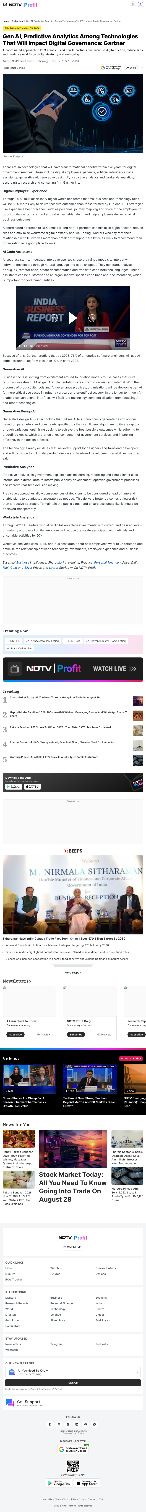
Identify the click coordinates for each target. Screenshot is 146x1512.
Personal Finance (106, 562)
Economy (102, 1297)
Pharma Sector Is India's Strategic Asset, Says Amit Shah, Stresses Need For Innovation (127, 1157)
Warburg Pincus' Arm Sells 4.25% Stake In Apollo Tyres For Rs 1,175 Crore (127, 1194)
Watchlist (56, 1268)
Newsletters (13, 1344)
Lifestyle (11, 1314)
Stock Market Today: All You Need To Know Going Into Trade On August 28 (73, 1187)
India (99, 1303)
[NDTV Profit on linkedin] (76, 1424)
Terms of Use (61, 1499)
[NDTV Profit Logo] (73, 1236)
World (9, 1309)
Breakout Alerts (106, 1268)
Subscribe (15, 1034)
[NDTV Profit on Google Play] (59, 1482)
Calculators (12, 1326)
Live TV (10, 1274)
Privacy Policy (77, 1499)
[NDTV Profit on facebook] (50, 1424)
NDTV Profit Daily (79, 1021)
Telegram (56, 1344)
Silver (28, 567)
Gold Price (12, 1320)
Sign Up (73, 1382)
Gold (13, 567)
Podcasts (102, 1344)
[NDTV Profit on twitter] (59, 1424)
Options (101, 1274)
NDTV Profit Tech (22, 60)
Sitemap (91, 1499)
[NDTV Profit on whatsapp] (94, 1424)
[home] (23, 3)
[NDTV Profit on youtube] (85, 1424)
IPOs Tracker (13, 1279)
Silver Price (57, 1320)
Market (62, 562)
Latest (53, 567)
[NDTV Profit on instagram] (68, 1424)
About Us (47, 1499)
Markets (10, 1297)
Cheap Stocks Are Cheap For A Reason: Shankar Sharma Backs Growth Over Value (24, 1102)
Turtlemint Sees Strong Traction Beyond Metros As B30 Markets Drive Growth (89, 1102)
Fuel (6, 567)
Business (22, 562)
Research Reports (16, 1303)
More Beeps (72, 972)
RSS (101, 1499)
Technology (42, 60)
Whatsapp (12, 1349)
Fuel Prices (103, 1320)
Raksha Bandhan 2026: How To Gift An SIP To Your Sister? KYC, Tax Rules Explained (17, 1198)
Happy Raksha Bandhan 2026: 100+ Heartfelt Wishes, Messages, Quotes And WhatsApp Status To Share (18, 1159)
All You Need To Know (21, 1021)
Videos (100, 1314)
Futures (55, 1274)
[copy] (141, 67)
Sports (100, 1309)
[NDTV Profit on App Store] (87, 1482)
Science (55, 1314)
